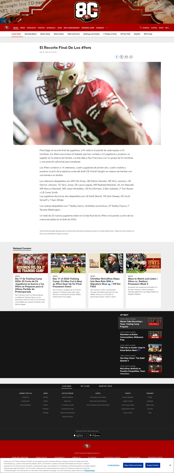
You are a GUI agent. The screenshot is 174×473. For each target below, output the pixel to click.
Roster (150, 397)
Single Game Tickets (127, 409)
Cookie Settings (134, 457)
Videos (45, 401)
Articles (45, 397)
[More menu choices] (107, 28)
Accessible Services (67, 409)
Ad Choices (92, 457)
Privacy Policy (41, 457)
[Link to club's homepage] (6, 27)
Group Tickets (127, 412)
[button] (140, 323)
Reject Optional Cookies (133, 465)
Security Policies (67, 416)
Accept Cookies (152, 465)
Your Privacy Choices (112, 457)
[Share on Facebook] (117, 58)
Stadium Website (67, 397)
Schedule (150, 401)
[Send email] (126, 58)
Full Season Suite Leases (98, 397)
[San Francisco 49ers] (87, 446)
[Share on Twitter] (121, 58)
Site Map (45, 412)
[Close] (170, 465)
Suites (98, 393)
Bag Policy (67, 401)
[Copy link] (131, 57)
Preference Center (155, 457)
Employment (25, 401)
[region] (87, 465)
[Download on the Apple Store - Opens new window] (78, 436)
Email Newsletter (25, 405)
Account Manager (127, 397)
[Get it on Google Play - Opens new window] (94, 436)
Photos (45, 405)
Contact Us (25, 397)
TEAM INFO (150, 393)
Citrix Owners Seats (128, 405)
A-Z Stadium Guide (67, 405)
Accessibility (60, 457)
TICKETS (128, 393)
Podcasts (46, 409)
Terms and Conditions (20, 457)
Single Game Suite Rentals (97, 401)
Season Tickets (128, 401)
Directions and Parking (67, 412)
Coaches (150, 409)
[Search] (141, 27)
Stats (150, 412)
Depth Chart (150, 405)
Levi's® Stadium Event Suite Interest (98, 405)
